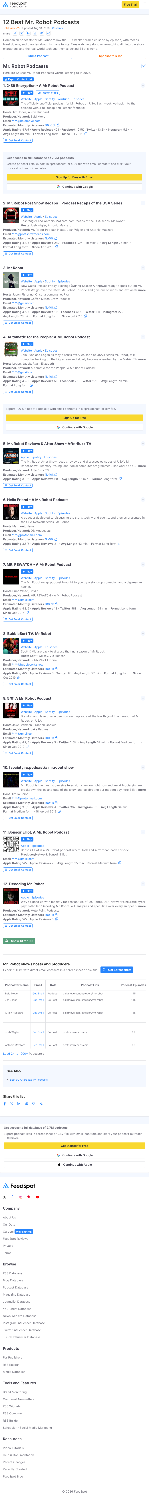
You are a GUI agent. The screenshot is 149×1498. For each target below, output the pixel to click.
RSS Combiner (13, 1413)
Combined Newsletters (18, 1399)
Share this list (14, 1096)
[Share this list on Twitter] (21, 33)
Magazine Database (16, 1294)
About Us (9, 1217)
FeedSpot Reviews (15, 1238)
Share (6, 33)
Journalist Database (16, 1301)
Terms (7, 1253)
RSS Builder (11, 1420)
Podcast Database (15, 1287)
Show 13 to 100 (22, 941)
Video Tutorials (13, 1448)
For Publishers (12, 1357)
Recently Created (15, 1469)
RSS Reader (11, 1364)
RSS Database (12, 1273)
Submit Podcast (38, 56)
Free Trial (130, 4)
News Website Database (19, 1316)
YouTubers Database (17, 1309)
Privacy (8, 1245)
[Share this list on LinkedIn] (28, 33)
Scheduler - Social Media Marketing (27, 1427)
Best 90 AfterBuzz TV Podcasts (29, 1079)
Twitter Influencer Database (22, 1330)
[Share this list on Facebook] (15, 33)
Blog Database (13, 1280)
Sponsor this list (110, 56)
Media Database (14, 1372)
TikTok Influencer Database (21, 1337)
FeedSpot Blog (13, 1476)
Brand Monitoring (15, 1392)
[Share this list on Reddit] (35, 33)
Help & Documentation (18, 1455)
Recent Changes (14, 1462)
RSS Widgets (12, 1406)
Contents (57, 28)
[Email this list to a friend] (42, 33)
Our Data (9, 1224)
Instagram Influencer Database (24, 1323)
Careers (17, 1231)
